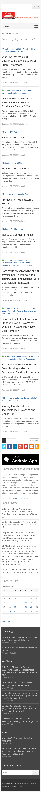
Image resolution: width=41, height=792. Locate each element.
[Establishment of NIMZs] (20, 163)
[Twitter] (4, 446)
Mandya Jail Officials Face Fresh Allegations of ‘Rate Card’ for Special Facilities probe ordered (19, 708)
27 (20, 611)
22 (31, 607)
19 (15, 607)
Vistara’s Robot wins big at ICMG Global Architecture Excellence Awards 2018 (17, 102)
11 (10, 603)
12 (15, 603)
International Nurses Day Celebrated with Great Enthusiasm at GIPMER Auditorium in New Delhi (19, 751)
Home (4, 33)
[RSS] (37, 446)
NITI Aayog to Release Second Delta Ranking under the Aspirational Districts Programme (20, 368)
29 (31, 611)
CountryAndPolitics (14, 783)
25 (10, 611)
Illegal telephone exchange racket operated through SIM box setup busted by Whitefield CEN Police (20, 695)
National (21, 155)
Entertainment (23, 124)
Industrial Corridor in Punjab (18, 234)
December (16, 33)
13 (20, 603)
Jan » (9, 622)
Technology (22, 82)
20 (20, 607)
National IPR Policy (13, 137)
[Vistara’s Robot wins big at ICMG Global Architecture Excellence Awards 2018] (20, 91)
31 (4, 616)
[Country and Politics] (20, 15)
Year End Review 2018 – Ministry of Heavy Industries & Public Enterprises (19, 61)
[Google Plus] (20, 446)
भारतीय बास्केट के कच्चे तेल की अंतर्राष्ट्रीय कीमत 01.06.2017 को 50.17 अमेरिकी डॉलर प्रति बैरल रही (20, 525)
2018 (9, 33)
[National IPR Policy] (20, 132)
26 (15, 611)
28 (26, 611)
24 (4, 611)
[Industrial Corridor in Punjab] (20, 229)
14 (26, 603)
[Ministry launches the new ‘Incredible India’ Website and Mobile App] (20, 399)
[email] (31, 446)
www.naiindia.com (20, 498)
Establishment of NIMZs (15, 168)
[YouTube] (26, 446)
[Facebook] (9, 446)
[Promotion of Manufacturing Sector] (20, 194)
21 (26, 607)
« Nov (4, 622)
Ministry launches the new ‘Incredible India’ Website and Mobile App (18, 410)
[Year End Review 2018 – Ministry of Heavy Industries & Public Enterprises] (20, 50)
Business (21, 221)
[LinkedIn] (15, 446)
